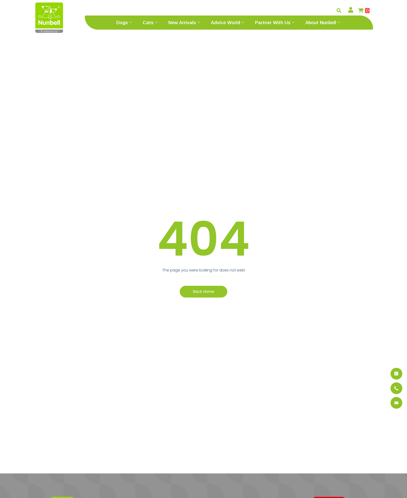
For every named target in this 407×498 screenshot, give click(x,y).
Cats (148, 22)
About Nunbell (320, 22)
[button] (339, 10)
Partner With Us (272, 22)
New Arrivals (182, 22)
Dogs (122, 22)
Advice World (225, 22)
